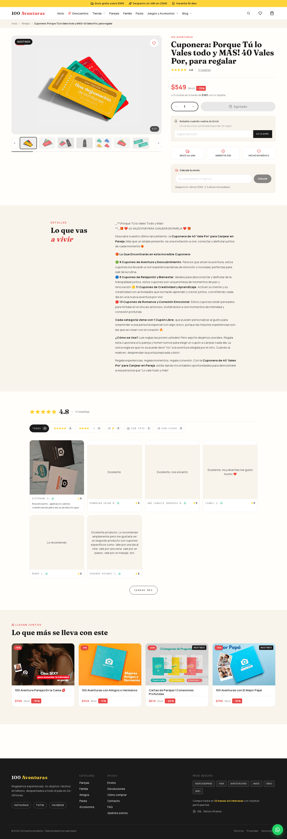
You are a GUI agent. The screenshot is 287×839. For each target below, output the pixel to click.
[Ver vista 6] (122, 143)
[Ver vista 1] (28, 143)
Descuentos (80, 13)
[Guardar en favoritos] (154, 43)
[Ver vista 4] (84, 143)
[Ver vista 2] (47, 143)
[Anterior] (15, 143)
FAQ (109, 807)
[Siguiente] (158, 143)
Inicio (60, 13)
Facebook (58, 805)
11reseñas (204, 70)
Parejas (114, 13)
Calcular (262, 178)
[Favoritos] (260, 13)
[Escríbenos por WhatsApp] (277, 829)
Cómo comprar (117, 795)
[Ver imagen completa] (86, 85)
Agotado (240, 106)
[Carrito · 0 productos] (271, 13)
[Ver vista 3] (65, 143)
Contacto (113, 801)
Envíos (111, 783)
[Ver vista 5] (103, 143)
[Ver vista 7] (140, 143)
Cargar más (143, 590)
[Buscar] (248, 13)
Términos (239, 831)
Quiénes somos (117, 813)
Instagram (21, 805)
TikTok (40, 805)
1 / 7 (154, 128)
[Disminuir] (176, 106)
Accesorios (86, 807)
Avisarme (262, 134)
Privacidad (252, 831)
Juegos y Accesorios (161, 13)
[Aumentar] (193, 106)
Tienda (97, 13)
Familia (127, 13)
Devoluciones (116, 789)
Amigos (84, 795)
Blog (185, 13)
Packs (140, 13)
